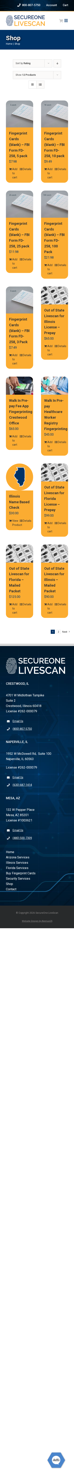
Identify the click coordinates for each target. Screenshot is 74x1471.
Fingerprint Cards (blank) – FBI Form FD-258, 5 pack (19, 144)
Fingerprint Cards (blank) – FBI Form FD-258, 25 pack (19, 234)
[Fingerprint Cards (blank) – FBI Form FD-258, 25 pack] (19, 204)
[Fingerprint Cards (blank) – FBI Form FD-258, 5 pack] (19, 114)
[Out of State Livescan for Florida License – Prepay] (54, 473)
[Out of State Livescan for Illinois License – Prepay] (54, 296)
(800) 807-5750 (22, 728)
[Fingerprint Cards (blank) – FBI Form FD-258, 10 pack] (54, 114)
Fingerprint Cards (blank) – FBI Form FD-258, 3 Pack (19, 330)
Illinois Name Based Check (19, 502)
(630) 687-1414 (22, 784)
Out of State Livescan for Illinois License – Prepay (54, 321)
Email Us (18, 721)
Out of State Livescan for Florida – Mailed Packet (19, 579)
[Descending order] (57, 63)
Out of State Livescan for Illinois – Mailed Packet (54, 579)
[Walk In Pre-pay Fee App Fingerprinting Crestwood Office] (19, 386)
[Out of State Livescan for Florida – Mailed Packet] (19, 554)
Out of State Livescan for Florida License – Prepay (54, 498)
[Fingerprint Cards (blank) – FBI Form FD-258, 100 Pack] (54, 204)
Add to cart (14, 173)
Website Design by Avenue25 (37, 921)
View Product (15, 522)
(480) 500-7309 (22, 838)
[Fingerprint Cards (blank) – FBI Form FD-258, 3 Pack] (19, 300)
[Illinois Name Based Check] (19, 477)
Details (26, 169)
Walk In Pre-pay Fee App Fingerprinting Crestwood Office (20, 411)
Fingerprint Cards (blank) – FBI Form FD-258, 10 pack (54, 144)
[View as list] (40, 84)
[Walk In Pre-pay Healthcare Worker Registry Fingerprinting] (54, 386)
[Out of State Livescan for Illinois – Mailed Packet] (54, 554)
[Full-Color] (25, 17)
